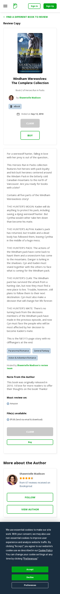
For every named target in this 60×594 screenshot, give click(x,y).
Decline (30, 577)
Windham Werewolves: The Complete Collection (30, 81)
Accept (30, 569)
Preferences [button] (30, 558)
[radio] (21, 478)
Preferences (30, 585)
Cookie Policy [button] (45, 550)
